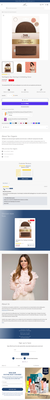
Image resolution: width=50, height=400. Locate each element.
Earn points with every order (25, 336)
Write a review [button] (25, 178)
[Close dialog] (47, 370)
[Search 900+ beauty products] (7, 8)
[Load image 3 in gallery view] (30, 67)
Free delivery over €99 (25, 329)
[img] (6, 186)
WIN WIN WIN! (12, 389)
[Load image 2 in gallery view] (19, 67)
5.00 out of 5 (28, 165)
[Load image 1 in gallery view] (7, 67)
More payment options (25, 106)
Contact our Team (18, 358)
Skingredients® (5, 310)
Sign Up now (25, 354)
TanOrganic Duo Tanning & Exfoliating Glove (24, 240)
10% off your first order (25, 332)
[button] (46, 4)
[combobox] (25, 8)
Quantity (3, 95)
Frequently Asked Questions (32, 358)
